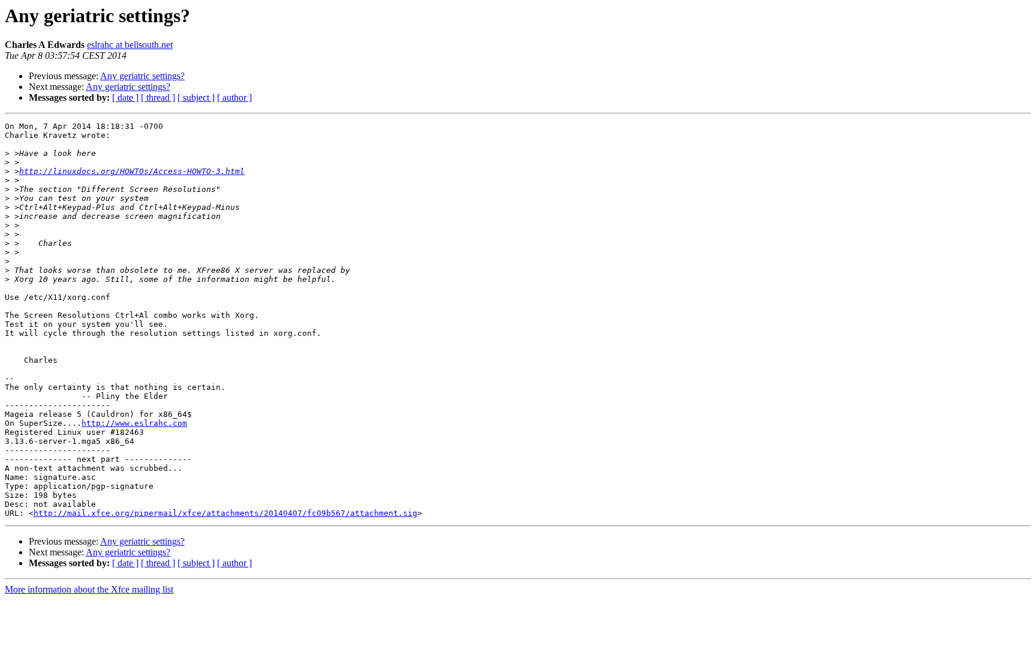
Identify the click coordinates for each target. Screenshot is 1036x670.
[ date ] (125, 97)
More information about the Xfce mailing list (89, 589)
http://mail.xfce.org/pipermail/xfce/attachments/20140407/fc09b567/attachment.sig (225, 513)
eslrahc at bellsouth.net (130, 45)
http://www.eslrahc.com (134, 423)
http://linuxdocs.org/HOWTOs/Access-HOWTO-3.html (132, 171)
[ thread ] (158, 97)
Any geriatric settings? (142, 76)
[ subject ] (196, 97)
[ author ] (234, 97)
